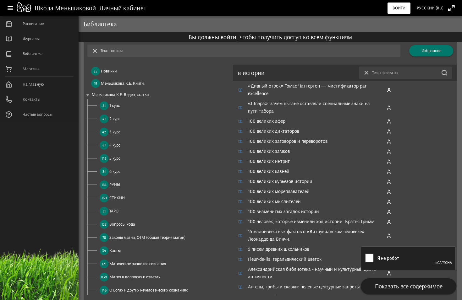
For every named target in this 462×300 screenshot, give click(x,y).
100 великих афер (266, 121)
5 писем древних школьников (278, 249)
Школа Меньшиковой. (67, 8)
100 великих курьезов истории (280, 181)
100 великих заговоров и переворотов (287, 141)
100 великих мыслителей (274, 201)
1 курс (114, 105)
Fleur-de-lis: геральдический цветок (285, 259)
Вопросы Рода (122, 224)
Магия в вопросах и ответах (134, 277)
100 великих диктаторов (273, 131)
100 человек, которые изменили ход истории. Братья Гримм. (312, 221)
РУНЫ (114, 184)
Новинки (109, 71)
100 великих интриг (269, 161)
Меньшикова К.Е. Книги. (123, 83)
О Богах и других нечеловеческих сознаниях (148, 290)
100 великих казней (268, 171)
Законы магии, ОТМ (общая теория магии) (147, 237)
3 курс (114, 132)
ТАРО (113, 211)
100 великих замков (269, 151)
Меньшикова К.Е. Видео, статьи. (121, 94)
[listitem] (39, 23)
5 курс (114, 158)
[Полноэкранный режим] (451, 8)
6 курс (114, 171)
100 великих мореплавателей (279, 191)
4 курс (114, 145)
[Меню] (10, 8)
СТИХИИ (117, 198)
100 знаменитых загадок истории (283, 211)
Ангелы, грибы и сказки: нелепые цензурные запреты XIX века (313, 287)
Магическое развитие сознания (137, 263)
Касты (115, 250)
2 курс (114, 118)
